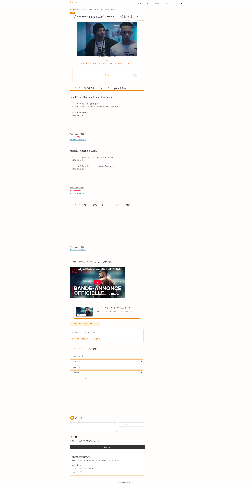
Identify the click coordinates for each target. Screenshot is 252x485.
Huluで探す (75, 372)
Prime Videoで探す (78, 356)
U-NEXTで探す (77, 367)
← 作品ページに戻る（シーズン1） (84, 323)
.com (75, 2)
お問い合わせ (76, 465)
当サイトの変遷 (77, 472)
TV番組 (156, 3)
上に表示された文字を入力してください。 (85, 441)
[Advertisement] (86, 394)
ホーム (140, 3)
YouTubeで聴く (76, 137)
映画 (148, 3)
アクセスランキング (170, 3)
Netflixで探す (76, 361)
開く (135, 75)
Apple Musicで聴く (77, 134)
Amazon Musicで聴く (78, 140)
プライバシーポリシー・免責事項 (83, 468)
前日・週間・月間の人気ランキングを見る (86, 339)
